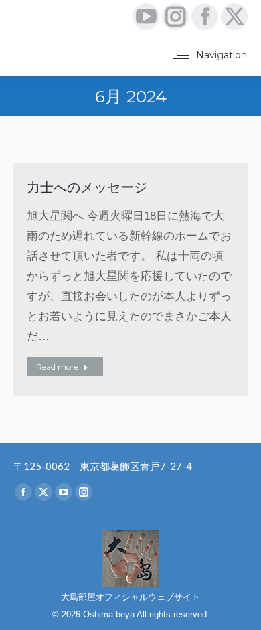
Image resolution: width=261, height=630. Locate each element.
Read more (57, 367)
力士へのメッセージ (87, 187)
